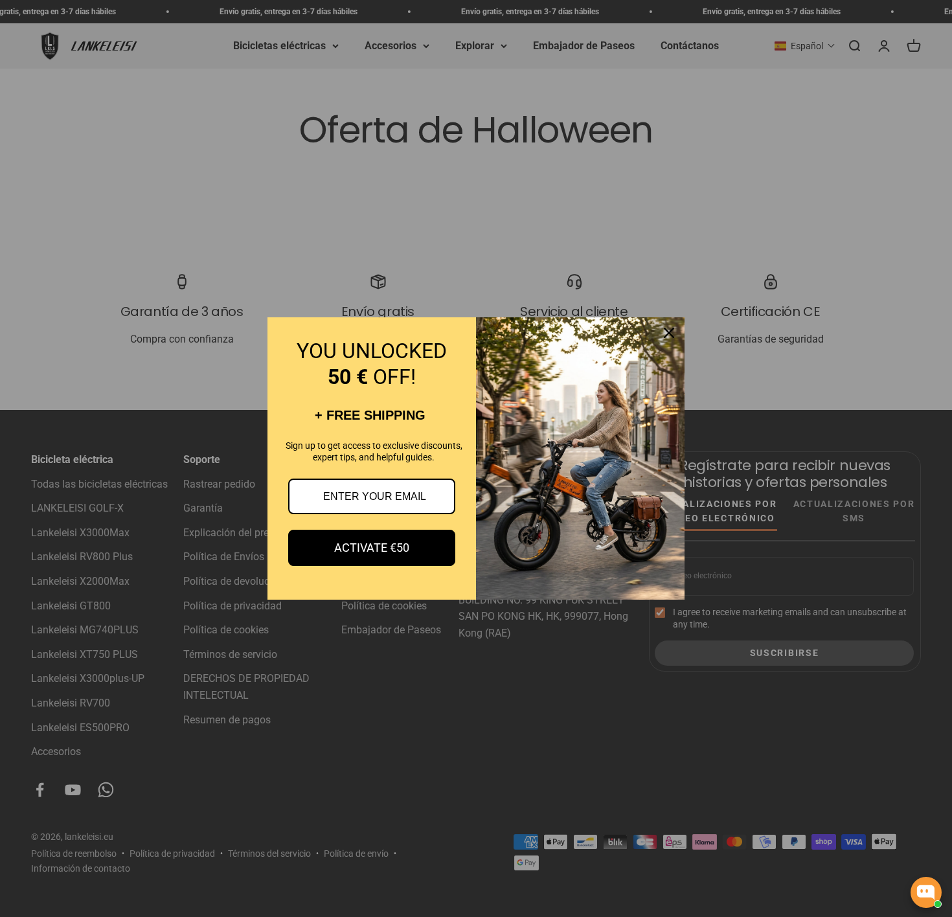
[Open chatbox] (926, 892)
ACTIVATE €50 (371, 547)
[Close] (669, 332)
